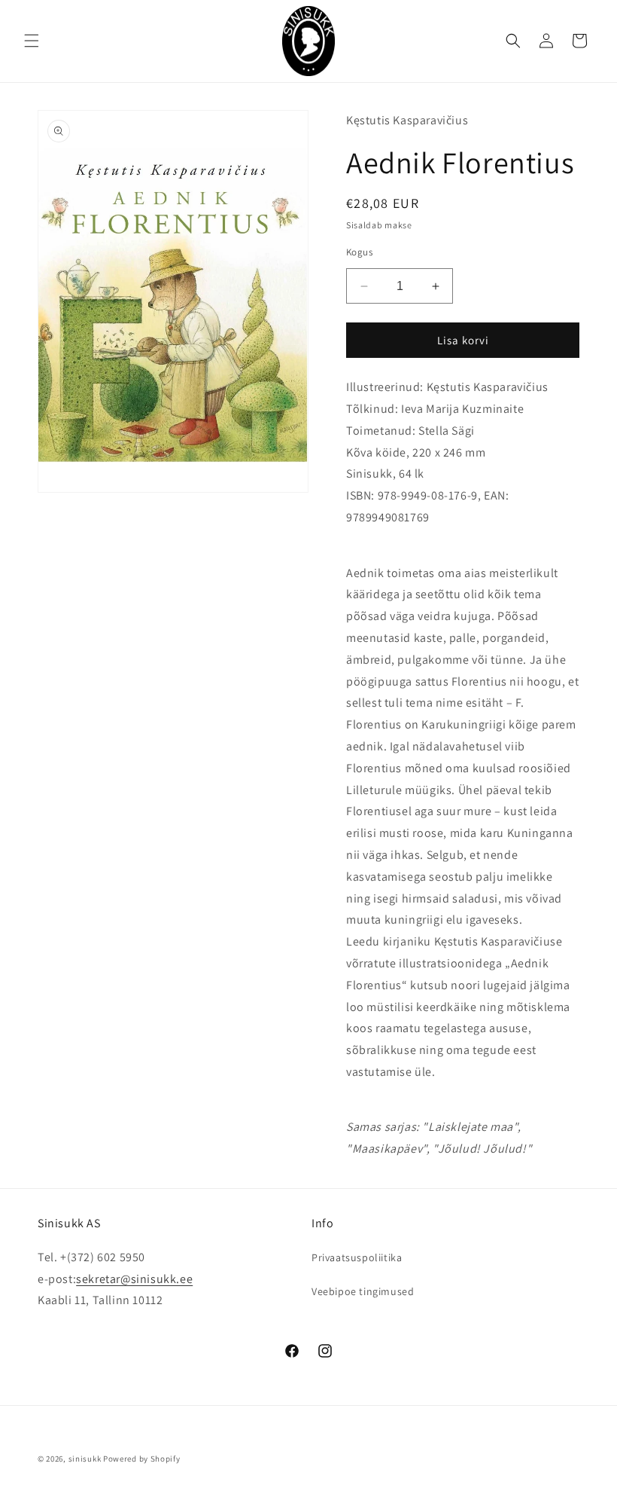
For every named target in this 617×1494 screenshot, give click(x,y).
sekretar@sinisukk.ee (134, 1279)
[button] (31, 40)
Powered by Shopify (142, 1458)
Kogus (359, 252)
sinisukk (85, 1458)
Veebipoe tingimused (363, 1291)
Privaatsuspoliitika (357, 1257)
